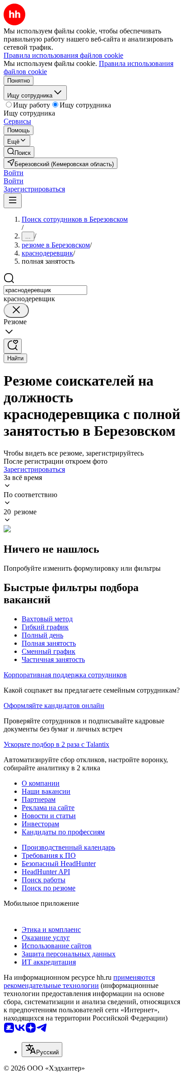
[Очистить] (16, 310)
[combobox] (45, 290)
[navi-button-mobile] (13, 200)
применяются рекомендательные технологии (79, 981)
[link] (19, 152)
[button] (13, 173)
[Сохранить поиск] (13, 346)
